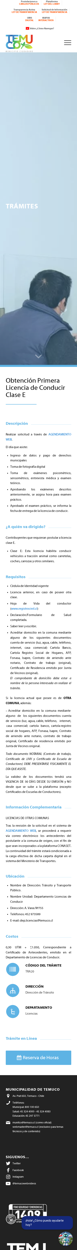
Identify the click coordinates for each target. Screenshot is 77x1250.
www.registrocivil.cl (24, 608)
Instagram (18, 1176)
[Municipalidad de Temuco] (32, 42)
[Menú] (65, 42)
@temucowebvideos (24, 1183)
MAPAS (46, 19)
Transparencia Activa (24, 10)
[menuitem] (29, 2)
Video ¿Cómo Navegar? (42, 28)
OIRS (29, 19)
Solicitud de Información (54, 10)
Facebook (18, 1170)
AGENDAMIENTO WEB (21, 831)
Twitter (17, 1163)
